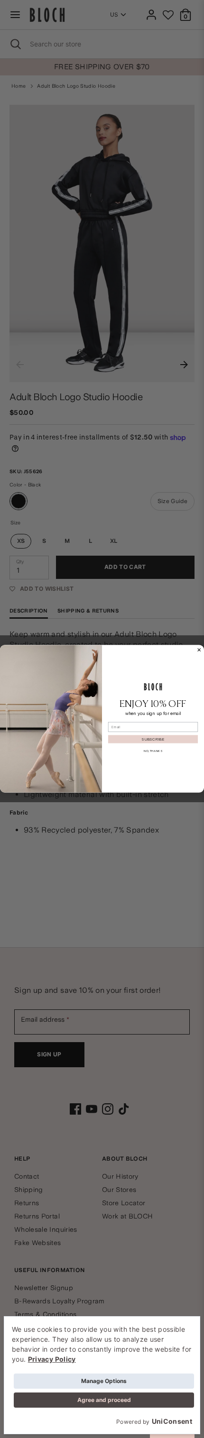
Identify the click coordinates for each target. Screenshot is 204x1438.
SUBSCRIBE (153, 739)
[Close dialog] (199, 650)
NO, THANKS (153, 751)
